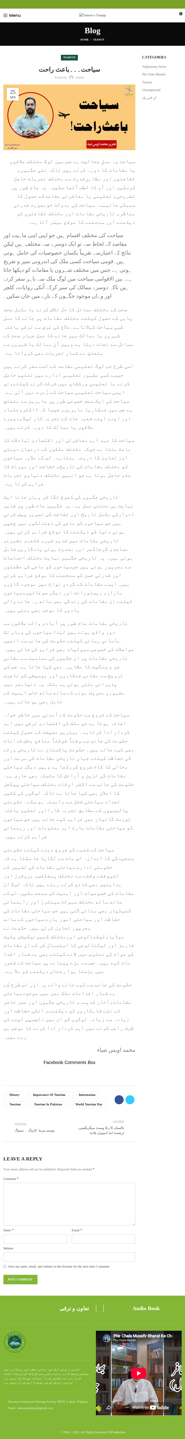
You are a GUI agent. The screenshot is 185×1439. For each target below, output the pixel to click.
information (87, 1095)
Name (8, 1230)
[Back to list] (69, 1127)
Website (8, 1248)
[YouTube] (97, 4)
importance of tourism (49, 1095)
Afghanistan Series (154, 66)
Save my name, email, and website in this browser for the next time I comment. (59, 1266)
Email (77, 1230)
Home (85, 39)
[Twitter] (129, 1099)
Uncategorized (151, 90)
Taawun (98, 39)
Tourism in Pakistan (48, 1104)
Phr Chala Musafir (154, 74)
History (14, 1095)
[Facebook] (87, 4)
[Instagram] (92, 4)
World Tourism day (88, 1104)
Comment (10, 1179)
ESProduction (116, 1432)
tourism (15, 1104)
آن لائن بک (149, 98)
